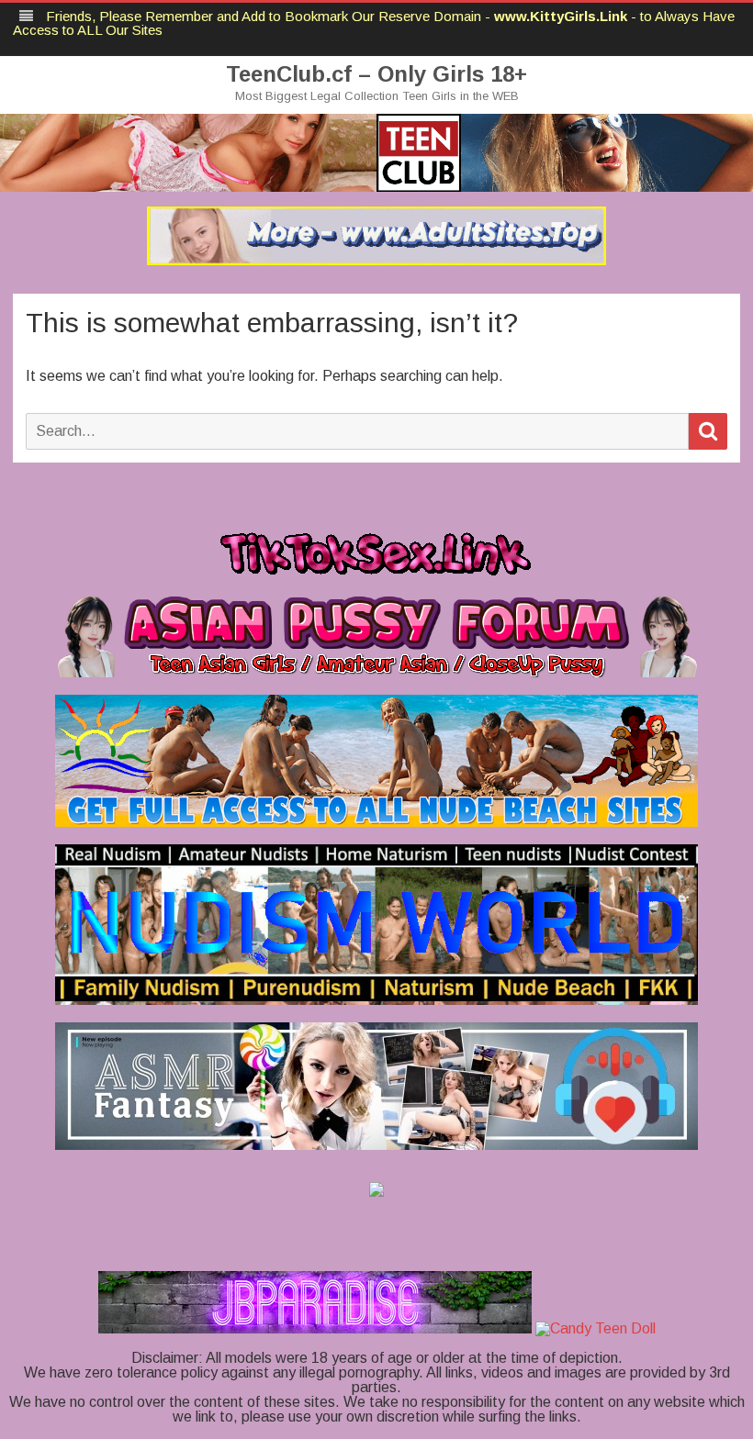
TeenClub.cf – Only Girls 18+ (376, 74)
